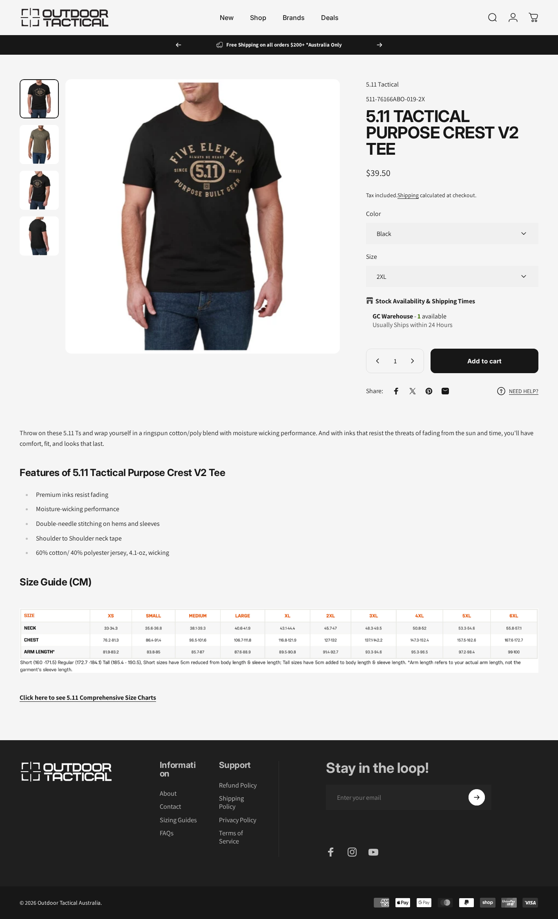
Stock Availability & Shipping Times (425, 301)
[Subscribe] (477, 797)
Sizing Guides (178, 820)
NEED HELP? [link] (523, 390)
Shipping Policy (231, 802)
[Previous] (178, 45)
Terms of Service (231, 837)
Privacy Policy (237, 820)
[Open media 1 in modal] (202, 216)
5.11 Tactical (382, 84)
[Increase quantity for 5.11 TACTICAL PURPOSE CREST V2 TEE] (414, 361)
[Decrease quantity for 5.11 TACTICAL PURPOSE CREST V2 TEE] (375, 361)
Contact (170, 807)
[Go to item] (39, 98)
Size (371, 256)
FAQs (167, 833)
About (168, 793)
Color (373, 213)
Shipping (408, 195)
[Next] (379, 45)
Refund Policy (238, 785)
